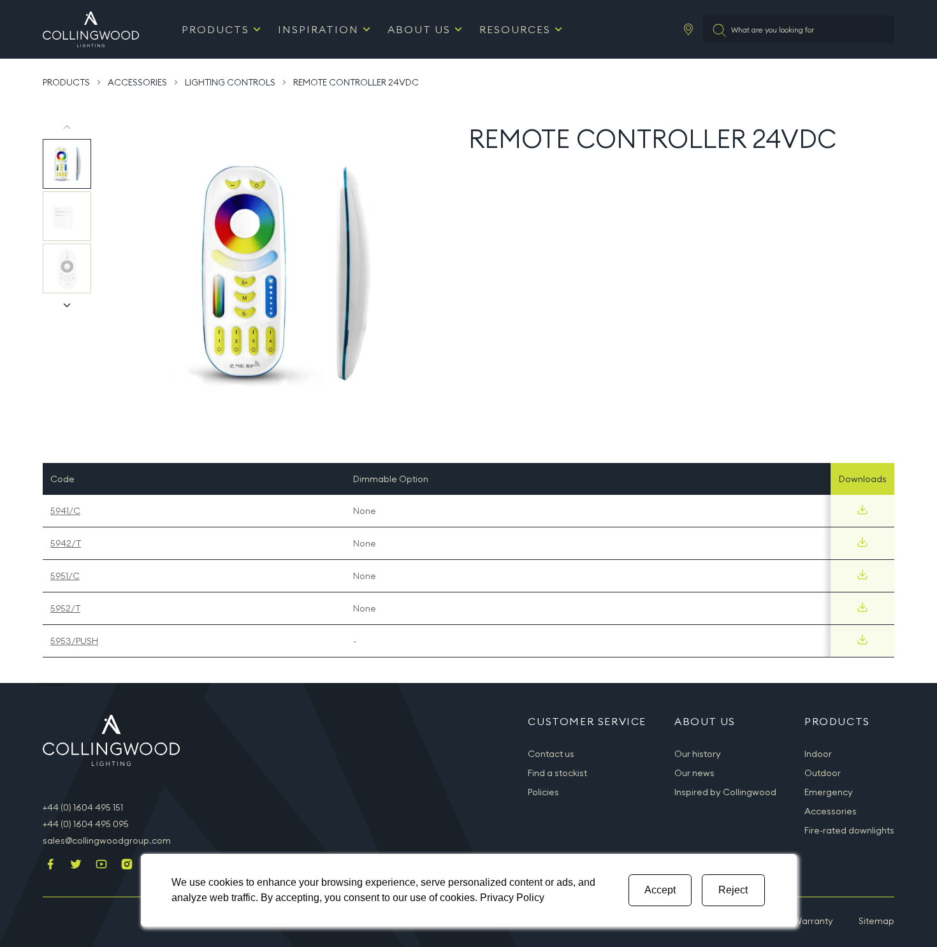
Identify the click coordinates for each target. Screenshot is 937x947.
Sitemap (876, 921)
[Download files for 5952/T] (862, 607)
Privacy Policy (512, 897)
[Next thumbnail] (67, 305)
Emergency (828, 792)
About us (419, 29)
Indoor (818, 754)
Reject (733, 890)
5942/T (65, 543)
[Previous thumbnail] (67, 127)
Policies (543, 792)
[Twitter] (76, 865)
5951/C (65, 576)
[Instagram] (126, 865)
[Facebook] (50, 865)
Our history (697, 754)
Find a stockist (557, 773)
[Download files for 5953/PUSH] (862, 639)
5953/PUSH (74, 641)
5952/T (65, 608)
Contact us (551, 754)
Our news (694, 773)
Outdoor (822, 773)
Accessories (137, 82)
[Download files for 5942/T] (862, 542)
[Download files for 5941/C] (862, 509)
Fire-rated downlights (849, 830)
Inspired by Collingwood (725, 792)
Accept (660, 890)
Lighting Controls (230, 82)
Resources (515, 29)
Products (215, 29)
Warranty (813, 921)
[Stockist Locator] (688, 29)
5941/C (65, 511)
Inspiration (318, 29)
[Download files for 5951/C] (862, 574)
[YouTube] (101, 865)
